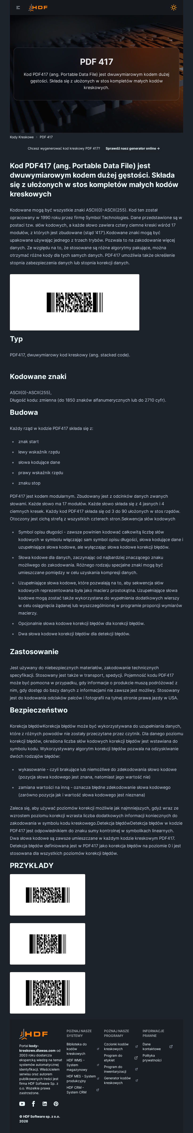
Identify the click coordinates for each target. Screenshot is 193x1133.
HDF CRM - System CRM (76, 1089)
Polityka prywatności (152, 1057)
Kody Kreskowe (22, 137)
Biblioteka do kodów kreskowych (77, 1049)
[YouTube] (22, 1104)
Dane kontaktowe (152, 1046)
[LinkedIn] (45, 1104)
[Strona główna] (37, 7)
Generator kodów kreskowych (117, 1080)
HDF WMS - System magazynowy (77, 1065)
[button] (18, 7)
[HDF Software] (33, 1035)
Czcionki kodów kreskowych (116, 1046)
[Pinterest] (56, 1104)
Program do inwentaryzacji (115, 1069)
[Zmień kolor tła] (175, 7)
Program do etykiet (113, 1057)
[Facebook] (33, 1104)
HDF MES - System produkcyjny (81, 1078)
